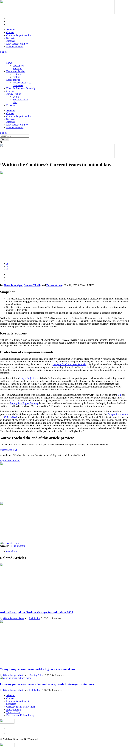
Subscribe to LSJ (8, 450)
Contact (10, 32)
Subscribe (11, 38)
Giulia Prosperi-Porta (13, 618)
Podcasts (10, 105)
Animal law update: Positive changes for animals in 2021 (36, 612)
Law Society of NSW (17, 43)
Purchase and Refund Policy (20, 715)
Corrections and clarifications (20, 706)
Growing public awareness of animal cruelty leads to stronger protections (47, 684)
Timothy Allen (36, 675)
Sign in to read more (10, 460)
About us (10, 29)
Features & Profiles (15, 71)
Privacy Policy (13, 709)
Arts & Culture (13, 94)
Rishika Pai (34, 618)
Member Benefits (14, 46)
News (9, 62)
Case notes (18, 85)
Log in (3, 52)
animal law (11, 551)
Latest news (18, 65)
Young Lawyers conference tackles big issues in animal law (37, 669)
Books (16, 96)
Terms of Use (13, 712)
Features (17, 74)
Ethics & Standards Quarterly (20, 88)
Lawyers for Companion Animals (69, 364)
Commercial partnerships (18, 35)
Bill (119, 394)
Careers (10, 91)
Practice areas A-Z (22, 82)
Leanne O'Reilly (32, 285)
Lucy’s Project (26, 378)
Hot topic (17, 68)
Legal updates (13, 79)
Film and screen (20, 99)
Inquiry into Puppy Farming (24, 403)
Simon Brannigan (13, 285)
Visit (15, 102)
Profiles (16, 77)
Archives (10, 41)
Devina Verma (54, 285)
